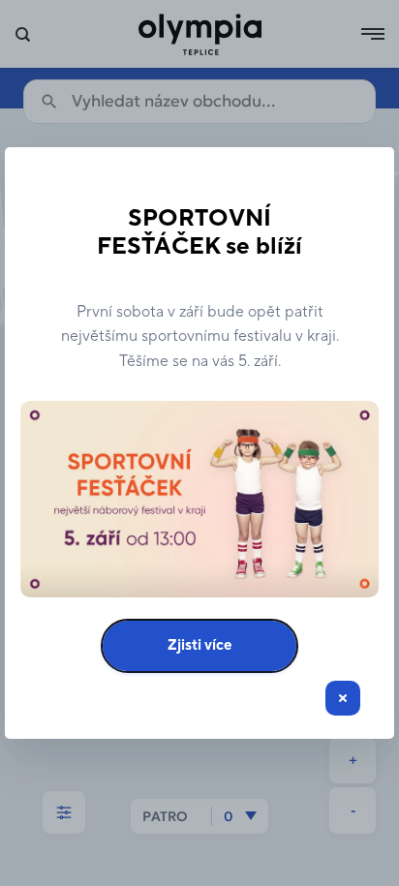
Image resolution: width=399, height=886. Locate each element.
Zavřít (342, 698)
